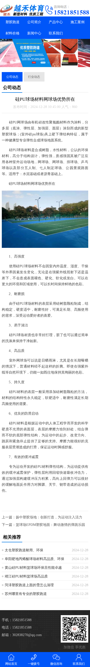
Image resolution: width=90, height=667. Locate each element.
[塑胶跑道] (22, 10)
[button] (43, 63)
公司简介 (34, 22)
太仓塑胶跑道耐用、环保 (24, 550)
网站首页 (11, 664)
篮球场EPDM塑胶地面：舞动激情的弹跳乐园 (50, 525)
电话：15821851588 (17, 627)
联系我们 (56, 33)
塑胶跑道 (13, 22)
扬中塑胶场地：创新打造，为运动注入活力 (49, 517)
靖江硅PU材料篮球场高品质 (26, 576)
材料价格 (13, 33)
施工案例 (77, 22)
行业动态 (34, 77)
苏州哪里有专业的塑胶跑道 (26, 594)
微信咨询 (56, 664)
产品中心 (56, 22)
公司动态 (12, 77)
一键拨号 (34, 664)
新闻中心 (34, 33)
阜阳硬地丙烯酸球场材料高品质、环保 (34, 559)
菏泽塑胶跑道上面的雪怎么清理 (29, 585)
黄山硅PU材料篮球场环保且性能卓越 (33, 568)
